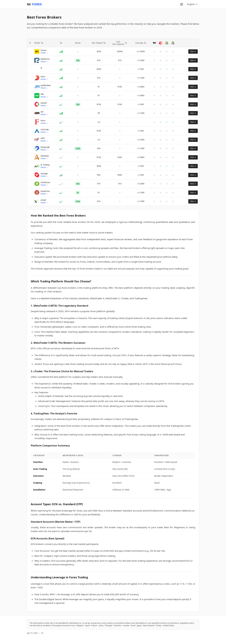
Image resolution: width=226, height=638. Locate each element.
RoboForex (45, 59)
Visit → (193, 51)
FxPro (43, 120)
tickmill (44, 103)
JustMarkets (46, 85)
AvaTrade (45, 129)
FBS (42, 94)
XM (42, 112)
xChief (43, 200)
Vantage (44, 173)
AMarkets (45, 156)
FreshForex (45, 182)
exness (44, 50)
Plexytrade (45, 147)
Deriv (43, 76)
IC (41, 68)
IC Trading (45, 165)
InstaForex (45, 191)
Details (43, 53)
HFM (43, 138)
